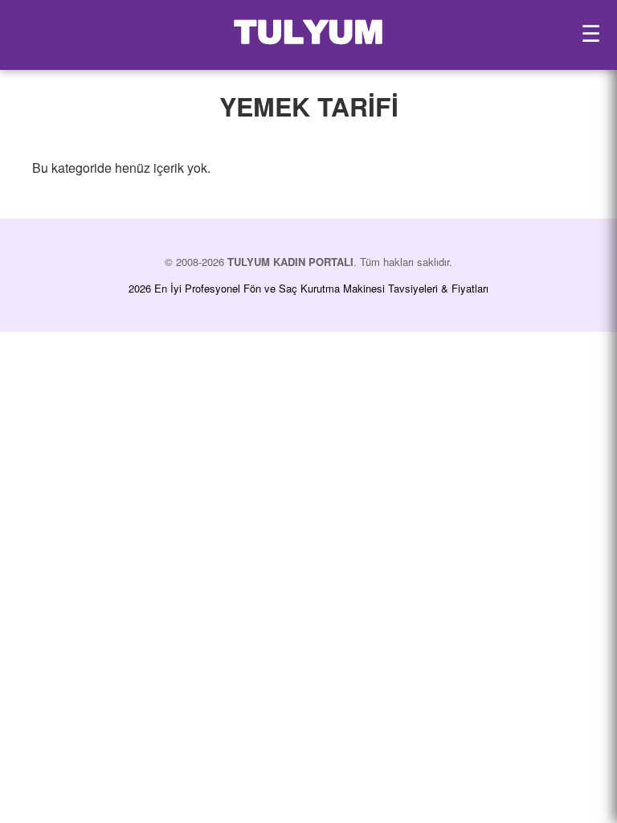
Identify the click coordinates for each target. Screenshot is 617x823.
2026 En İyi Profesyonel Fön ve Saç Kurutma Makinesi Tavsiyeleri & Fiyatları (308, 288)
